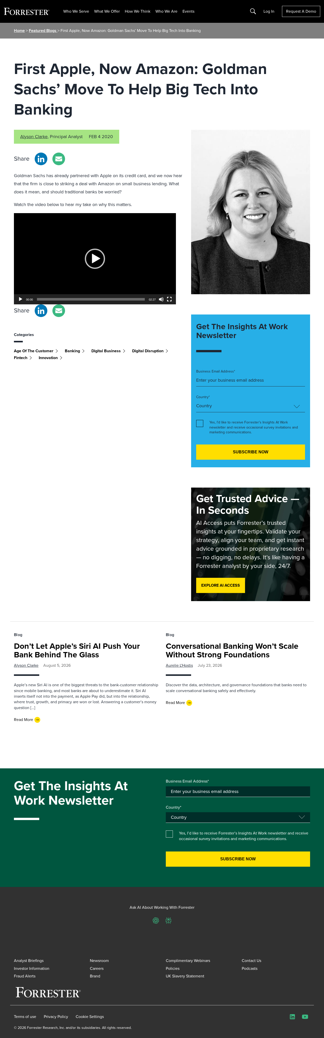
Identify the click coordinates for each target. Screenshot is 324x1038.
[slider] (91, 299)
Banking (72, 351)
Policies (172, 968)
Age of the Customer (33, 351)
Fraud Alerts (24, 976)
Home (19, 30)
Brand (95, 976)
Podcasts (249, 968)
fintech (20, 358)
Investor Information (31, 968)
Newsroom (99, 960)
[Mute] (161, 299)
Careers (97, 968)
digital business (106, 351)
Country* (203, 397)
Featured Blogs (43, 30)
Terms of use (25, 1017)
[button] (95, 259)
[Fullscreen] (169, 299)
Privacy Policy (56, 1017)
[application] (95, 258)
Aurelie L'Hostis (179, 665)
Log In (269, 11)
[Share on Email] (58, 159)
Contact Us (251, 960)
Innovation (48, 358)
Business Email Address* (215, 371)
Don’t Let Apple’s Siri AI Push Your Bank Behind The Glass (77, 650)
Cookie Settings (90, 1017)
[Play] (20, 299)
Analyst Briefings (29, 960)
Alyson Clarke (34, 136)
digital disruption (148, 351)
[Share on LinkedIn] (41, 159)
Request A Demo (301, 11)
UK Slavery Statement (185, 976)
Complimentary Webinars (188, 960)
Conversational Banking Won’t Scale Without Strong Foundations (232, 650)
